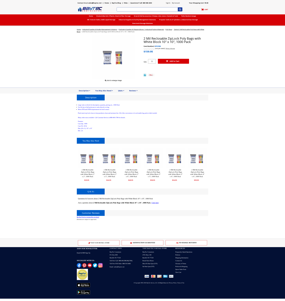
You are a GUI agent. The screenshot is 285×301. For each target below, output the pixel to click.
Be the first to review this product (88, 217)
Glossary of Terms (180, 263)
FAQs (126, 3)
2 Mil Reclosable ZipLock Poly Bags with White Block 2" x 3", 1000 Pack (110, 173)
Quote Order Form (180, 269)
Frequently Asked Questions (183, 252)
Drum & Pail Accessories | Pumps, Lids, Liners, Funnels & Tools (156, 16)
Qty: (145, 62)
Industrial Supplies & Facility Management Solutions (137, 20)
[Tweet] (145, 76)
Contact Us (178, 261)
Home (107, 3)
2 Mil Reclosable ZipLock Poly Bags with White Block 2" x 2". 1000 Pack (87, 173)
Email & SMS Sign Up (83, 253)
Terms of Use (180, 282)
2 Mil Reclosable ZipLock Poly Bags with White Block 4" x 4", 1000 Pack (197, 173)
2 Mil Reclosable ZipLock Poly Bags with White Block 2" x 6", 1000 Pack (131, 173)
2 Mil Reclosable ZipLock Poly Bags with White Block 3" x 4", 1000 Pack (175, 173)
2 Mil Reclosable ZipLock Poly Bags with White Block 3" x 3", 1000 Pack (153, 173)
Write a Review (170, 48)
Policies (177, 255)
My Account (176, 3)
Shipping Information (181, 258)
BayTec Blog (116, 3)
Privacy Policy (173, 282)
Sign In (168, 3)
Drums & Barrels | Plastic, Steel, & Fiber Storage (113, 16)
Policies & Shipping (181, 266)
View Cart (178, 272)
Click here (155, 203)
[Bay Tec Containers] (90, 12)
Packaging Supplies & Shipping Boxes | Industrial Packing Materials (141, 29)
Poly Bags (169, 29)
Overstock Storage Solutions (142, 23)
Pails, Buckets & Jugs (188, 16)
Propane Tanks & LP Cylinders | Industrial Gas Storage (178, 20)
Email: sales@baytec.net (117, 267)
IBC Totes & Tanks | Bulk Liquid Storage (101, 20)
